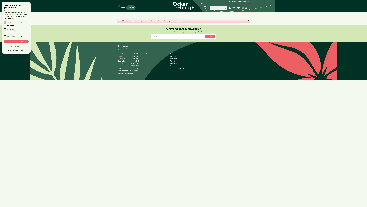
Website (122, 7)
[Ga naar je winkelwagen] (243, 7)
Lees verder (15, 18)
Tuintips (172, 61)
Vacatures (173, 66)
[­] (247, 7)
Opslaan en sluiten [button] (16, 41)
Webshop (130, 7)
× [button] (28, 4)
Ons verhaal (150, 54)
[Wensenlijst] (238, 7)
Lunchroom (173, 56)
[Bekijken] (243, 7)
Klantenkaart (174, 58)
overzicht (179, 21)
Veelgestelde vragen (177, 68)
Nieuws (172, 54)
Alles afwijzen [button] (16, 46)
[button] (16, 50)
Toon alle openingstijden (125, 73)
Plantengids (174, 63)
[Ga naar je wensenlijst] (238, 7)
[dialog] (16, 28)
